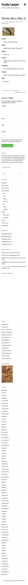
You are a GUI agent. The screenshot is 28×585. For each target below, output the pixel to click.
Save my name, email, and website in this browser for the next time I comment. (12, 140)
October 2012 (4, 506)
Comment (4, 106)
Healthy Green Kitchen (7, 335)
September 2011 (5, 540)
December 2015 (5, 406)
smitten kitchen (5, 348)
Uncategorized (5, 223)
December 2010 (5, 563)
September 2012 (5, 508)
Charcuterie (4, 182)
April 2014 (4, 458)
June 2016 (4, 395)
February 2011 (5, 558)
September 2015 (5, 414)
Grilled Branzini (7, 48)
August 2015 (4, 416)
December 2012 (5, 500)
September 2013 (5, 477)
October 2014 (5, 443)
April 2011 (4, 553)
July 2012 (4, 513)
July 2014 (4, 450)
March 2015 (4, 429)
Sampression (13, 580)
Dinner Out (6, 54)
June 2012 (4, 516)
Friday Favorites (5, 188)
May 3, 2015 (18, 22)
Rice (4, 204)
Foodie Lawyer (10, 4)
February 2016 (5, 400)
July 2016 (4, 392)
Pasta (4, 193)
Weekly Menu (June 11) (7, 244)
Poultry (4, 199)
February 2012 (5, 527)
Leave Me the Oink (6, 337)
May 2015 (4, 424)
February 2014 (5, 464)
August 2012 (4, 511)
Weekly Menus (5, 23)
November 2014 (5, 440)
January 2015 (4, 435)
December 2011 (5, 532)
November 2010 (5, 566)
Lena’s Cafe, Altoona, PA (14, 252)
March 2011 (4, 556)
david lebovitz (5, 327)
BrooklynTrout (5, 324)
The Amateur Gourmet (7, 350)
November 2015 (5, 408)
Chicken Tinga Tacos (9, 61)
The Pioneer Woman (6, 358)
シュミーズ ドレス (6, 266)
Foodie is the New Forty (7, 332)
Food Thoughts (5, 185)
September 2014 (5, 445)
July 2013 (4, 482)
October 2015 (4, 411)
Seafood (5, 206)
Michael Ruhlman (5, 340)
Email (3, 125)
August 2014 (4, 448)
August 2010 (4, 574)
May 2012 (4, 519)
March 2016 (4, 398)
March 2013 (4, 492)
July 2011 (3, 545)
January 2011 (4, 561)
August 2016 (4, 390)
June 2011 (4, 548)
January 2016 (5, 403)
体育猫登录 (4, 258)
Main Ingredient (5, 190)
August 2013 (4, 479)
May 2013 (4, 487)
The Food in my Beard (6, 353)
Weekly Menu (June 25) (7, 241)
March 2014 (4, 461)
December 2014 (5, 437)
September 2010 (5, 571)
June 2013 (4, 485)
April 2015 (4, 427)
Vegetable (5, 209)
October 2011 (4, 537)
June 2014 (4, 453)
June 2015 (4, 421)
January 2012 (4, 529)
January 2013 (4, 498)
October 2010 (5, 569)
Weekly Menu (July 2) (6, 239)
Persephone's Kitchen (6, 345)
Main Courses (6, 215)
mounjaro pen (5, 255)
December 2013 (5, 469)
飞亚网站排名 (5, 262)
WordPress (23, 580)
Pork (4, 196)
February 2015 (5, 432)
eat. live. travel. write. (7, 329)
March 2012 (4, 524)
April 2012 (4, 521)
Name (3, 118)
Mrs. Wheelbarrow (6, 342)
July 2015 (4, 419)
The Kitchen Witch (6, 356)
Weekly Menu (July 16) (6, 236)
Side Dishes (5, 217)
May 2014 (4, 456)
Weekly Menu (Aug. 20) (7, 233)
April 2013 (4, 490)
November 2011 (5, 535)
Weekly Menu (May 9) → (20, 92)
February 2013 (5, 495)
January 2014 (5, 466)
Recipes (3, 212)
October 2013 (4, 474)
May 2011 (4, 550)
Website (4, 131)
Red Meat (5, 201)
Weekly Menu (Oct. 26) (15, 255)
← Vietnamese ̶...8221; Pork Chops (10, 90)
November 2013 (5, 471)
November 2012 (5, 503)
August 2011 (4, 542)
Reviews (3, 220)
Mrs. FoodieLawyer (10, 22)
